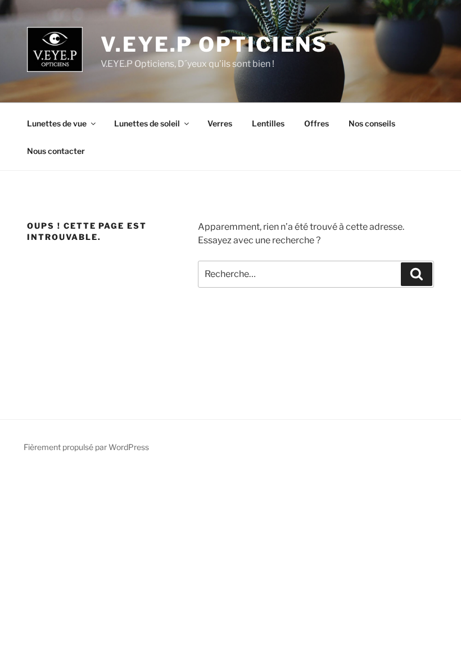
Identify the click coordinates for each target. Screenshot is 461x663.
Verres (219, 123)
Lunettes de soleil (147, 123)
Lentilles (268, 123)
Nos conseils (372, 123)
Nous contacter (56, 151)
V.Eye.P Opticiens (214, 44)
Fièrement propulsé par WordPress (86, 447)
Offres (316, 123)
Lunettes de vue (57, 123)
